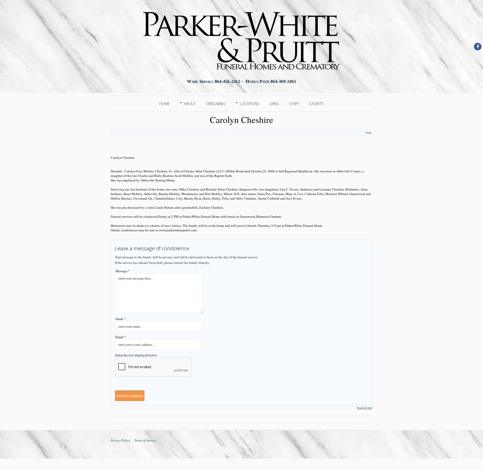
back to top (364, 407)
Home (164, 103)
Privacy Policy (121, 440)
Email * (120, 337)
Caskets (316, 103)
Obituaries (216, 103)
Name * (120, 319)
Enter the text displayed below (136, 355)
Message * (122, 271)
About (190, 103)
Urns (274, 103)
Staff (294, 103)
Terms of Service (145, 440)
